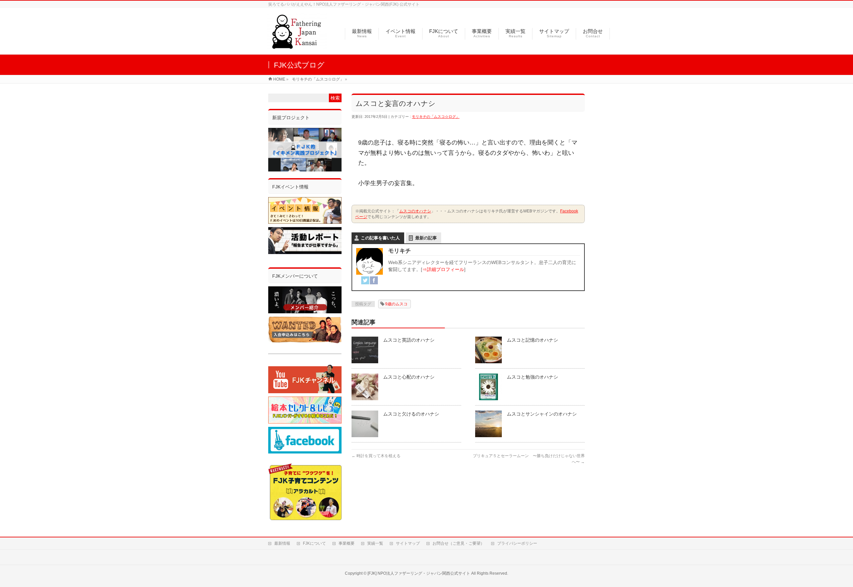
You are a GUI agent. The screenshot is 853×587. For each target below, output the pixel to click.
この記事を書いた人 (380, 237)
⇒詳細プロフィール (443, 269)
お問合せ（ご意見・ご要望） (458, 543)
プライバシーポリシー (517, 543)
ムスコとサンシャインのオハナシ (542, 414)
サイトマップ (408, 543)
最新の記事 (426, 237)
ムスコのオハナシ (415, 211)
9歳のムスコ (396, 304)
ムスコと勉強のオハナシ (532, 377)
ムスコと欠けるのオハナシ (411, 414)
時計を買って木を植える (376, 455)
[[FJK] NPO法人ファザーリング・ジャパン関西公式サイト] (297, 45)
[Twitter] (365, 280)
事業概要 (347, 543)
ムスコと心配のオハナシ (408, 377)
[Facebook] (374, 280)
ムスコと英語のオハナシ (408, 340)
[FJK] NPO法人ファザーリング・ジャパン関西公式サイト (419, 573)
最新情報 (282, 543)
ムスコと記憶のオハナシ (532, 340)
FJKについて (314, 543)
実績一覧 (375, 543)
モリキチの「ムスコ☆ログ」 (435, 117)
